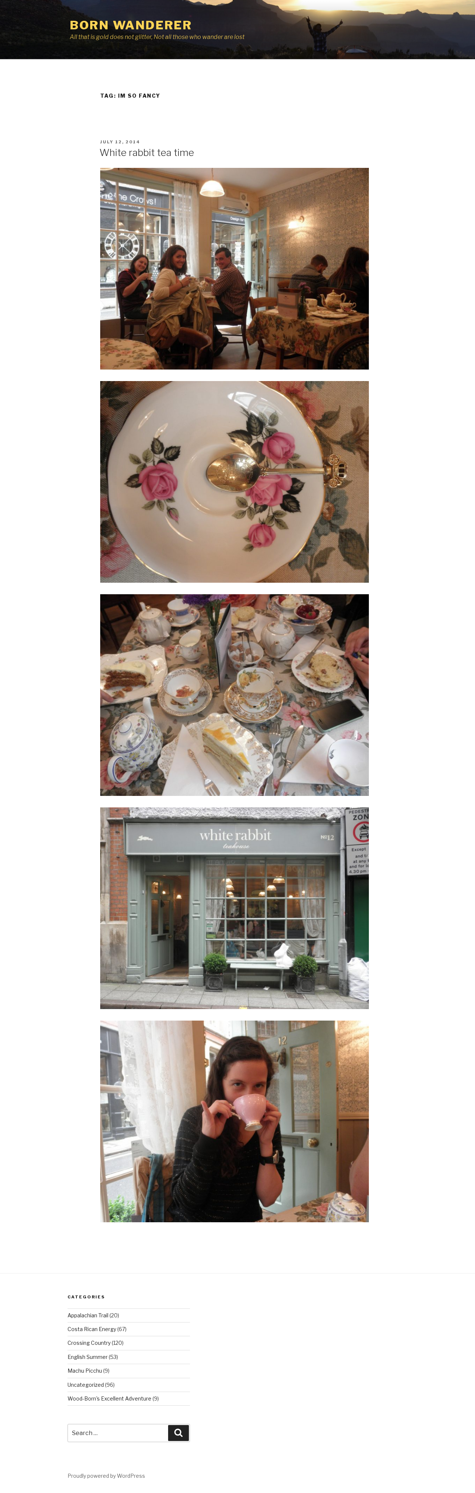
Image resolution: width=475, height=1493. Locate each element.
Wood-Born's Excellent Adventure (109, 1398)
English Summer (88, 1357)
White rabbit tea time (146, 152)
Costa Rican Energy (92, 1329)
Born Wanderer (131, 25)
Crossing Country (89, 1343)
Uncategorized (86, 1385)
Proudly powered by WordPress (106, 1476)
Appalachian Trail (88, 1315)
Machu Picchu (85, 1370)
